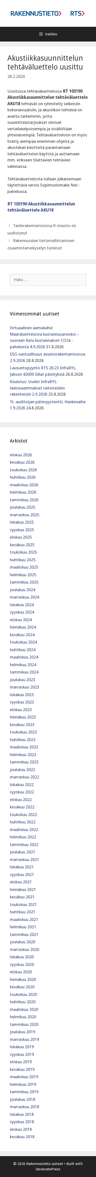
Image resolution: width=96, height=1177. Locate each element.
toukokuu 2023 (23, 732)
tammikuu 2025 (24, 582)
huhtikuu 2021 (22, 911)
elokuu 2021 (21, 881)
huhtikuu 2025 (22, 559)
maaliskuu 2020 (24, 1009)
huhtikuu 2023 (22, 739)
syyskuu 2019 (22, 1054)
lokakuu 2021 (22, 866)
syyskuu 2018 (22, 1121)
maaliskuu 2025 (24, 567)
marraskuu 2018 (24, 1106)
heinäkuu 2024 (23, 627)
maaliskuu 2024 (24, 657)
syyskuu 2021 (22, 874)
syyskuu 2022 (22, 791)
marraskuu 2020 (24, 949)
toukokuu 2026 (23, 469)
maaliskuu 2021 (24, 919)
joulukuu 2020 (22, 941)
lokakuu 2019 (22, 1046)
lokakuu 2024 (22, 604)
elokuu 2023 (21, 709)
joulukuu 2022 (22, 769)
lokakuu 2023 (22, 694)
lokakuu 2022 (22, 784)
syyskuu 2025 (22, 529)
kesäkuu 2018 (22, 1136)
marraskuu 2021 (24, 859)
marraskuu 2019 (24, 1039)
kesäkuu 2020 (22, 986)
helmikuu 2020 (23, 1016)
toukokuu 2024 (23, 642)
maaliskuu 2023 (24, 747)
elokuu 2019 (21, 1061)
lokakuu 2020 (22, 956)
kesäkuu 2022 (22, 806)
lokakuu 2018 (22, 1114)
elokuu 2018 (21, 1129)
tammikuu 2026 (24, 499)
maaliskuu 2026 (24, 484)
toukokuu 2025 (23, 552)
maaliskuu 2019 (24, 1076)
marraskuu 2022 (24, 777)
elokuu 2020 (21, 971)
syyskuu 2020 (22, 964)
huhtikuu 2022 (22, 821)
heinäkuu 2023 (23, 717)
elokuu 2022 (21, 799)
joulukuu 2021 (22, 851)
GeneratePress (48, 1169)
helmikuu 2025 (23, 574)
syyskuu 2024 (22, 612)
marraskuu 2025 (24, 514)
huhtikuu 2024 (22, 649)
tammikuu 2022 (24, 844)
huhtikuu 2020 (22, 1001)
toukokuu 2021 (23, 904)
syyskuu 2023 (22, 702)
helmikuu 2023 (23, 754)
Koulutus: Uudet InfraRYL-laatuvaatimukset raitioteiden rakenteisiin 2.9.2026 (37, 388)
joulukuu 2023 (22, 679)
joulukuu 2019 (22, 1031)
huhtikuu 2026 (22, 477)
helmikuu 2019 (23, 1084)
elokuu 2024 (21, 619)
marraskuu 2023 (24, 687)
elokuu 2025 (21, 537)
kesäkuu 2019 (22, 1069)
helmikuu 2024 (23, 664)
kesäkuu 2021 (22, 896)
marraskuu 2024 (24, 597)
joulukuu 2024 (22, 589)
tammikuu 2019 (24, 1091)
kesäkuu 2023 (22, 724)
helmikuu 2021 (23, 926)
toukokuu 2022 (23, 814)
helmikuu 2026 (23, 492)
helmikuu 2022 (23, 836)
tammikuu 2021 (24, 934)
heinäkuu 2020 (23, 979)
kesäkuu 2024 (22, 634)
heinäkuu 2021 (23, 889)
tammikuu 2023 (24, 762)
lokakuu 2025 (22, 522)
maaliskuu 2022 (24, 829)
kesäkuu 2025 (22, 544)
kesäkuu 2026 (22, 462)
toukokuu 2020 (23, 994)
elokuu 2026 (21, 454)
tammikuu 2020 (24, 1024)
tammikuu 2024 (24, 672)
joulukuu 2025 (22, 507)
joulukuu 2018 (22, 1099)
